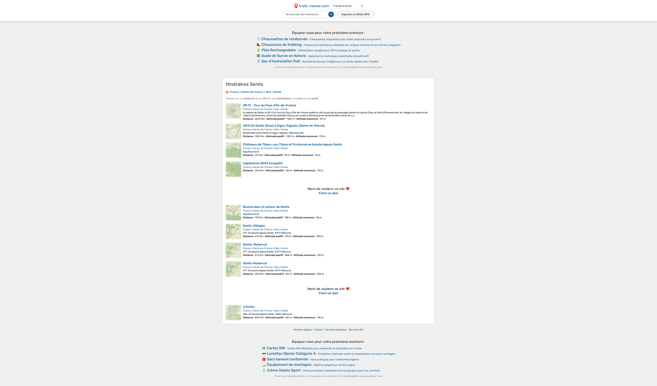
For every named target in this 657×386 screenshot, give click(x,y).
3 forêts (249, 307)
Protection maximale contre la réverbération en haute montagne (356, 353)
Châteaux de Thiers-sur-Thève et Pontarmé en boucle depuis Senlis (292, 144)
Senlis (284, 109)
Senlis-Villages (254, 226)
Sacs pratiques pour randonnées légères (335, 359)
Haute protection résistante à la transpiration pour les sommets (341, 370)
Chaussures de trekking (281, 44)
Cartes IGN (276, 348)
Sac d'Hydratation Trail (280, 61)
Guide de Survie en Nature (283, 56)
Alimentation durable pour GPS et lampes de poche (328, 50)
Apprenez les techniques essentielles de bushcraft (338, 56)
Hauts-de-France (262, 109)
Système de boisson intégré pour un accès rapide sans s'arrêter (340, 61)
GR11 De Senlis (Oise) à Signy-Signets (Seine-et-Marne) (284, 126)
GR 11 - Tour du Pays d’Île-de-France (269, 105)
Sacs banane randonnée (287, 359)
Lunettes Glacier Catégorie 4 (291, 353)
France (247, 109)
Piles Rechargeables (278, 50)
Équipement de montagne (289, 364)
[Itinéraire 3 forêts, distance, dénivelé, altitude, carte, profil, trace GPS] (233, 312)
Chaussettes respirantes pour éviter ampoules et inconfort (345, 39)
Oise (276, 109)
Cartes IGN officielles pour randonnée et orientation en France (325, 348)
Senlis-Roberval (255, 244)
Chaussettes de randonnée (284, 39)
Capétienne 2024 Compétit (263, 163)
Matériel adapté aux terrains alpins (334, 365)
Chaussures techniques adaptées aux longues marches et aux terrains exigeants (352, 44)
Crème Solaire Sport (284, 370)
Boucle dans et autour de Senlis (266, 207)
